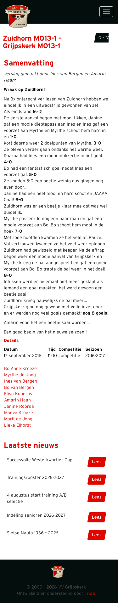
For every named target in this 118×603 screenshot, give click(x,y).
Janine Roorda (19, 406)
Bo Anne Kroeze (20, 369)
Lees (97, 462)
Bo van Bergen (19, 387)
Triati (90, 593)
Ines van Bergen (20, 381)
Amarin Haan (17, 400)
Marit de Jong (18, 419)
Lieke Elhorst (17, 425)
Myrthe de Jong (20, 375)
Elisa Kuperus (18, 394)
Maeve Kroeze (18, 413)
